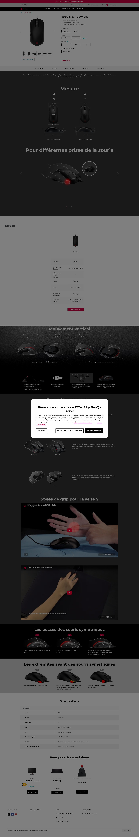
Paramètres (41, 430)
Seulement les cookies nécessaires (69, 430)
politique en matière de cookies (83, 423)
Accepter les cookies (94, 430)
